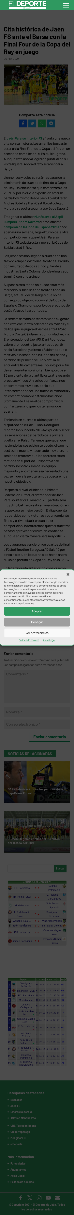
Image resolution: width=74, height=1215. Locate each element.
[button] (68, 574)
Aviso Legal (49, 640)
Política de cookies (29, 640)
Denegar (37, 622)
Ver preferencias (37, 633)
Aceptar (37, 611)
